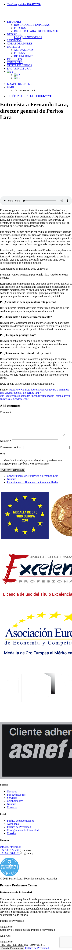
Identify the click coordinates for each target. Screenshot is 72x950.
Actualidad (23, 49)
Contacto (15, 62)
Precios (20, 27)
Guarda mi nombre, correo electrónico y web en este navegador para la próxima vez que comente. (31, 462)
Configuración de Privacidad (23, 830)
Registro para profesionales (36, 31)
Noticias (11, 479)
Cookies (11, 833)
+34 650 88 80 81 (10, 853)
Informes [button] (14, 21)
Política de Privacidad (19, 826)
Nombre (5, 440)
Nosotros (14, 34)
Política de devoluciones (20, 820)
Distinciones (24, 56)
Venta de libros (19, 65)
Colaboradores (19, 43)
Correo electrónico (11, 447)
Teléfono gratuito (24, 4)
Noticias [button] (13, 46)
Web (2, 453)
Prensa (19, 52)
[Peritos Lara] (36, 13)
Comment (5, 412)
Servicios (14, 40)
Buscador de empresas (32, 24)
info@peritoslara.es (10, 846)
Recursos (14, 59)
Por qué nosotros (28, 37)
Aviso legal (13, 823)
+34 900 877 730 (9, 850)
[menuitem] (39, 4)
